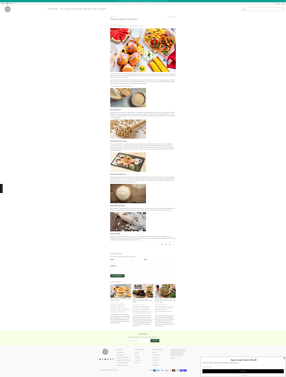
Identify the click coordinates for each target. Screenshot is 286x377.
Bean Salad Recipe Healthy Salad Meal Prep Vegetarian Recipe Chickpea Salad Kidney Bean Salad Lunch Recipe (164, 308)
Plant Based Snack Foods (122, 362)
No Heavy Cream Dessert (116, 310)
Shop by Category (53, 9)
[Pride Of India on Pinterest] (9, 3)
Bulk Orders (137, 357)
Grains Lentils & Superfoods (123, 357)
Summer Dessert (122, 311)
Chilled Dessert (113, 304)
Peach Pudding (113, 311)
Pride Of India (105, 370)
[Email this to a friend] (173, 244)
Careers (136, 362)
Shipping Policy (156, 365)
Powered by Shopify (113, 370)
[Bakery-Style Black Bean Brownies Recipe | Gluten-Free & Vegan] (143, 291)
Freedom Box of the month (120, 25)
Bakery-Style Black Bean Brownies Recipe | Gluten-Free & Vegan (142, 300)
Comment (113, 265)
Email (146, 259)
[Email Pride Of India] (14, 3)
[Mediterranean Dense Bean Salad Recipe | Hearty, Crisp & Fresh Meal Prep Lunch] (165, 291)
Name (112, 259)
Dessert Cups (121, 304)
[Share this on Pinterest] (169, 244)
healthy (132, 25)
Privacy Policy (156, 357)
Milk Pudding (124, 308)
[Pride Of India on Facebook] (4, 3)
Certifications (138, 360)
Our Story (67, 9)
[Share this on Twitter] (161, 244)
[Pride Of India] (23, 9)
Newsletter (103, 9)
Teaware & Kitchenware (122, 365)
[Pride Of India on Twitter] (2, 3)
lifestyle (136, 25)
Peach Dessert (126, 310)
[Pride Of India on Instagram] (11, 3)
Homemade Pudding (115, 308)
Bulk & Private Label (76, 9)
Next (174, 16)
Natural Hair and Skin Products (124, 360)
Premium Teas (120, 352)
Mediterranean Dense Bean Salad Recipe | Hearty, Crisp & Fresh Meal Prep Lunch (165, 300)
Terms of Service (156, 355)
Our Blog (137, 352)
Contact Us (95, 9)
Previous (169, 16)
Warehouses (87, 9)
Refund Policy (156, 360)
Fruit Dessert (120, 306)
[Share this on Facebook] (165, 244)
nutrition (142, 25)
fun (128, 25)
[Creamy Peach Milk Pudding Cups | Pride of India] (120, 291)
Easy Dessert (113, 306)
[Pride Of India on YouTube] (7, 3)
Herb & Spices (120, 355)
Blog (61, 9)
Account (155, 352)
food (111, 25)
